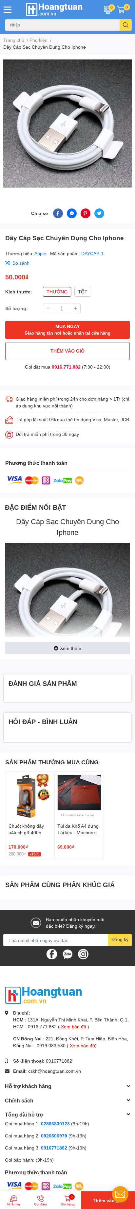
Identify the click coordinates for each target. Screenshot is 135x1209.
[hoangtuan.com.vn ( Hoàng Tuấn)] (56, 9)
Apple (41, 253)
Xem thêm (70, 648)
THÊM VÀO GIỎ (67, 351)
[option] (67, 123)
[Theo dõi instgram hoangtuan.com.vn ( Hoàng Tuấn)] (83, 953)
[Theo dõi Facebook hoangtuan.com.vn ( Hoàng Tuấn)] (52, 953)
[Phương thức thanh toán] (45, 480)
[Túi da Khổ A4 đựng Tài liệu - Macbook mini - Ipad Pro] (79, 796)
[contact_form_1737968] (120, 1194)
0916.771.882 (66, 367)
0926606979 (54, 1135)
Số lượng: (16, 308)
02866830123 (55, 1123)
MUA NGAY (67, 329)
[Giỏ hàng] (121, 9)
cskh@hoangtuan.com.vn (54, 1071)
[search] (126, 25)
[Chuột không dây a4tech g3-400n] (30, 796)
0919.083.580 (51, 1045)
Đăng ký (119, 939)
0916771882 (59, 1061)
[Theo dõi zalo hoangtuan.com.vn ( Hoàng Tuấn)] (67, 953)
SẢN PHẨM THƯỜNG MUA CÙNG (52, 762)
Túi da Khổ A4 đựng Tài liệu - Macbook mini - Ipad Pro (78, 832)
